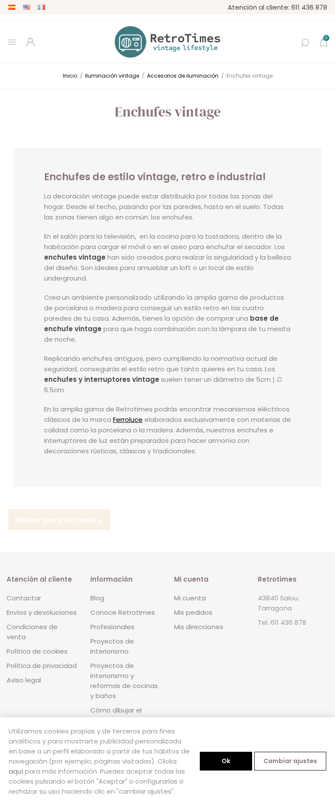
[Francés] (41, 7)
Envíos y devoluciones (42, 612)
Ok (226, 761)
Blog (97, 598)
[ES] (12, 7)
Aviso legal (24, 680)
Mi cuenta (190, 598)
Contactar (24, 598)
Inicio (70, 75)
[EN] (27, 7)
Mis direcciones (198, 626)
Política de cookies (37, 651)
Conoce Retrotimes (122, 612)
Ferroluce (128, 419)
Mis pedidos (193, 612)
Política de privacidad (42, 665)
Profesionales (112, 626)
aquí (16, 771)
